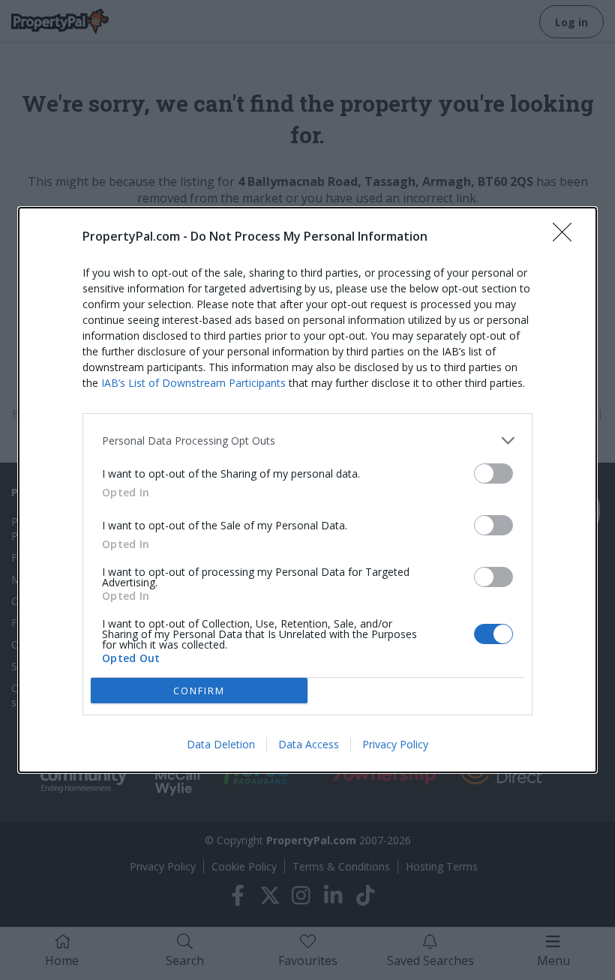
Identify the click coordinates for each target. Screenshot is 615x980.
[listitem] (307, 440)
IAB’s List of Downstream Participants (193, 383)
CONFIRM (199, 690)
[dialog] (307, 490)
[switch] (493, 473)
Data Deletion (221, 744)
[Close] (567, 237)
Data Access (308, 744)
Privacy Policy (395, 744)
